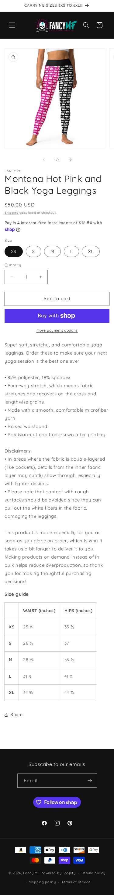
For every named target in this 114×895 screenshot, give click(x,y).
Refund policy (93, 873)
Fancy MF (31, 873)
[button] (12, 25)
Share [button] (17, 714)
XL (90, 251)
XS (13, 251)
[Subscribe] (90, 780)
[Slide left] (43, 159)
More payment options (57, 330)
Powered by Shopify (58, 873)
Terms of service (75, 882)
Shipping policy (42, 882)
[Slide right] (70, 159)
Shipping (12, 213)
